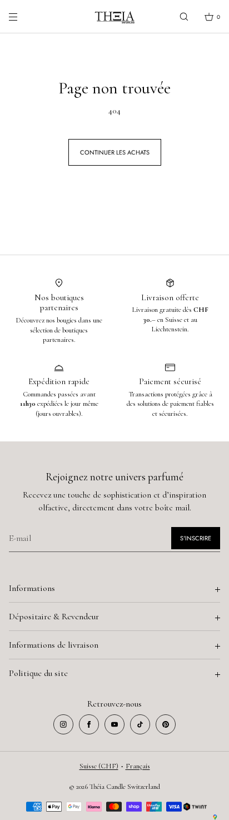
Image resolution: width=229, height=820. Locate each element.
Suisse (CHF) (98, 766)
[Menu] (22, 16)
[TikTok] (140, 724)
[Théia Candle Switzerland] (114, 17)
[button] (184, 16)
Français (138, 766)
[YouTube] (114, 724)
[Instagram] (63, 724)
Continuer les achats (115, 152)
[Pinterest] (165, 724)
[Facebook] (89, 724)
